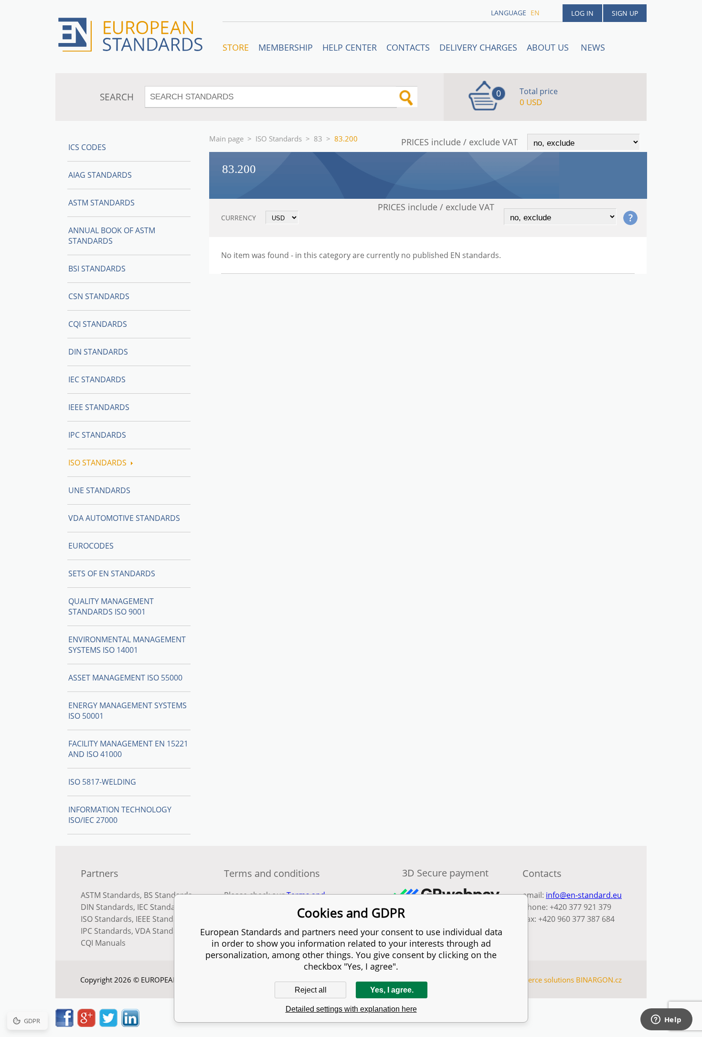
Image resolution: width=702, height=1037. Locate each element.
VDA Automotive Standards (124, 518)
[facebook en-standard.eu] (64, 1024)
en (535, 12)
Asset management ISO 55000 (125, 677)
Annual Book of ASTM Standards (111, 235)
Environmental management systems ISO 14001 (127, 644)
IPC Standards (97, 435)
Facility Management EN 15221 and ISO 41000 (128, 748)
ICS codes (87, 147)
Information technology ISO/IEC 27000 (119, 814)
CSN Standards (98, 296)
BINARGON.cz (599, 979)
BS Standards (168, 895)
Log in (582, 13)
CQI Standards (97, 324)
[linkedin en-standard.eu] (130, 1024)
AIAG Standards (100, 175)
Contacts (408, 47)
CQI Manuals (103, 943)
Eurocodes (91, 545)
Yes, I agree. (392, 990)
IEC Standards (97, 379)
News (593, 47)
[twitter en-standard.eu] (108, 1024)
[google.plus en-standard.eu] (86, 1024)
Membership (285, 47)
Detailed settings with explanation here (351, 1009)
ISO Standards (278, 138)
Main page (226, 138)
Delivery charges (478, 47)
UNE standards (99, 490)
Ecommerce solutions (538, 979)
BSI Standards (97, 268)
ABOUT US (549, 47)
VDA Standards (162, 931)
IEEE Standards (98, 407)
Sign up (625, 13)
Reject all (311, 990)
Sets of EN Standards (111, 573)
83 (318, 138)
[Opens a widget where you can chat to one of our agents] (666, 1020)
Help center (349, 47)
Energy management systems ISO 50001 (127, 710)
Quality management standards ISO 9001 (111, 606)
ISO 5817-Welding (102, 782)
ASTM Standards (101, 202)
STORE (236, 47)
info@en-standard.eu (584, 895)
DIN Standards (98, 351)
